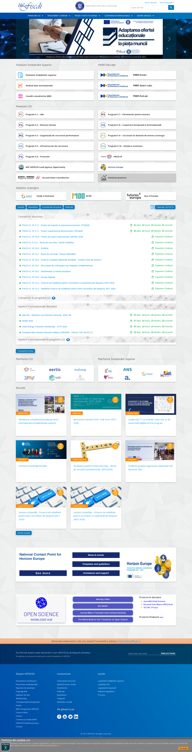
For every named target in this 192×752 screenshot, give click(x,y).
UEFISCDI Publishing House (27, 723)
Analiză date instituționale (39, 85)
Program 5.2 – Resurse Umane (41, 125)
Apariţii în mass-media (66, 684)
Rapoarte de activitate (25, 688)
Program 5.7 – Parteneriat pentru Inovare (129, 114)
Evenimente (62, 688)
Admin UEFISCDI (151, 3)
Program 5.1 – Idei (35, 114)
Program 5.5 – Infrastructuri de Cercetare (47, 146)
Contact (19, 726)
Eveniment (22, 460)
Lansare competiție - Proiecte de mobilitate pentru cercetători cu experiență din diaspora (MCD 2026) (95, 516)
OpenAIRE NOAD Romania (154, 601)
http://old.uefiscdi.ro (129, 641)
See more (43, 573)
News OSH (77, 413)
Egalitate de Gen (23, 695)
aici (161, 617)
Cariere (19, 716)
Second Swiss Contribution (55, 177)
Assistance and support (96, 573)
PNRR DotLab (140, 96)
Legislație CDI (103, 684)
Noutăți (20, 207)
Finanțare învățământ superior (41, 75)
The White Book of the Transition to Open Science (103, 619)
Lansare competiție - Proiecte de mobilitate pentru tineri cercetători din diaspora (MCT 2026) (40, 516)
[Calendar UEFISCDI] (152, 207)
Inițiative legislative (106, 691)
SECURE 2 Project (151, 607)
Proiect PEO (23, 413)
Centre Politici (22, 712)
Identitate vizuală (64, 702)
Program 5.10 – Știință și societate (125, 146)
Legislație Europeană (107, 688)
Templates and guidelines (96, 564)
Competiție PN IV (79, 460)
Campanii (61, 698)
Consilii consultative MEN (38, 96)
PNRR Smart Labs (142, 85)
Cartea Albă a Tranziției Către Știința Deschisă (103, 612)
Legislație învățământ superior (111, 681)
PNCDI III (118, 156)
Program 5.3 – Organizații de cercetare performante (52, 135)
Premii (18, 705)
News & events (96, 555)
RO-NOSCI (103, 606)
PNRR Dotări (140, 75)
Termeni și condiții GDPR (26, 719)
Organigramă (21, 691)
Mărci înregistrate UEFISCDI (27, 709)
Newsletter (33, 207)
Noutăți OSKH (103, 599)
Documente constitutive (26, 681)
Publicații (69, 207)
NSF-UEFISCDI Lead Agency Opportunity (45, 167)
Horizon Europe (115, 167)
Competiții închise (25, 351)
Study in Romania (45, 196)
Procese (101, 695)
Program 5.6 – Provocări (38, 156)
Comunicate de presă (51, 207)
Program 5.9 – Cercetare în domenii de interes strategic (136, 135)
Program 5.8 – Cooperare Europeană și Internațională (134, 125)
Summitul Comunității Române (33, 465)
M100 (88, 196)
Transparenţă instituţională (27, 702)
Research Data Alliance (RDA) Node (158, 604)
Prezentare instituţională (26, 684)
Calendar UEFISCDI (165, 207)
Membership (21, 698)
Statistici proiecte (117, 177)
